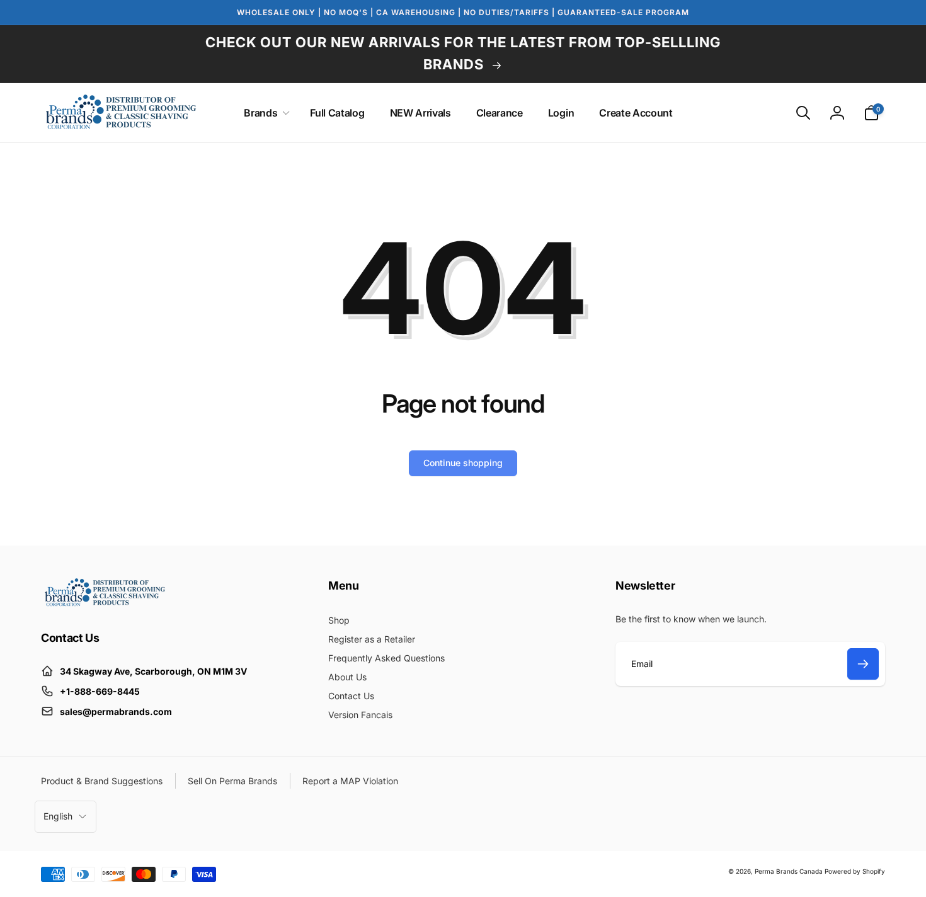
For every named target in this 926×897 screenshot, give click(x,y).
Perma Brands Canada (789, 871)
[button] (264, 113)
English (57, 816)
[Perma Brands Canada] (104, 603)
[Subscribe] (863, 664)
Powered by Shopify (855, 871)
